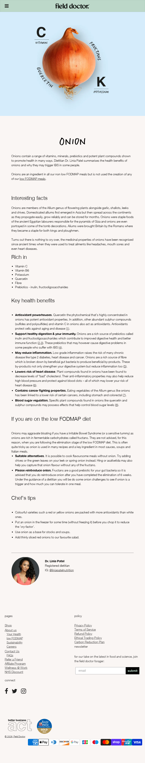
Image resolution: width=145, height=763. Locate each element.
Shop (8, 625)
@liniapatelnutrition (61, 570)
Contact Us (12, 651)
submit (132, 670)
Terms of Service (85, 629)
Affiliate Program (15, 663)
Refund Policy (83, 633)
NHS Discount (14, 672)
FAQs (10, 655)
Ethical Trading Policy (88, 638)
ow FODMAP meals (33, 178)
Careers (11, 646)
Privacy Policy (83, 625)
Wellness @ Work (16, 667)
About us (11, 630)
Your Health (14, 634)
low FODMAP (15, 638)
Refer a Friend (14, 659)
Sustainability (14, 642)
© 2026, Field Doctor (15, 736)
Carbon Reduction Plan (89, 642)
